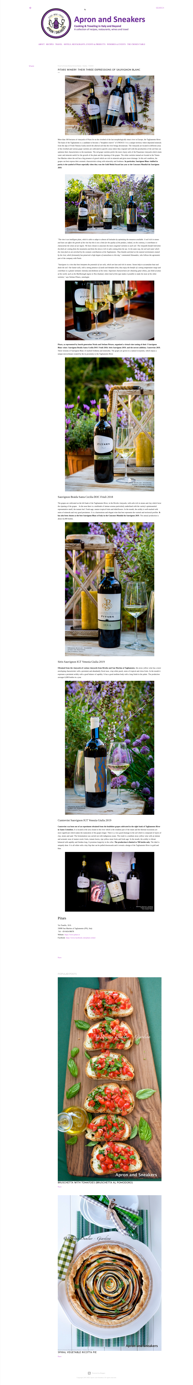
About (41, 44)
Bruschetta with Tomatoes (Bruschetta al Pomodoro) (95, 1183)
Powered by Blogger (98, 1373)
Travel (58, 44)
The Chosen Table (136, 44)
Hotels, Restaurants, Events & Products (84, 44)
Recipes (50, 44)
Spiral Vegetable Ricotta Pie (77, 1352)
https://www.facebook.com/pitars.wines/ (81, 938)
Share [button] (31, 66)
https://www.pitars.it (72, 935)
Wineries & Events (116, 44)
